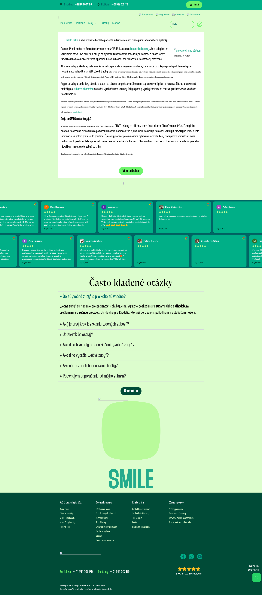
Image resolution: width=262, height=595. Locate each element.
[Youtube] (199, 556)
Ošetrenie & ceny (84, 23)
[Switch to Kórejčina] (193, 15)
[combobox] (182, 24)
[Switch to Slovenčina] (146, 15)
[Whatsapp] (256, 577)
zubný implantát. (77, 112)
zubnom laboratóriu (83, 89)
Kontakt (116, 23)
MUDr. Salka (72, 40)
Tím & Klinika (65, 23)
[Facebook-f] (183, 556)
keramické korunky (139, 49)
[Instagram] (191, 556)
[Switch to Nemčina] (178, 15)
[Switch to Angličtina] (163, 15)
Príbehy (105, 23)
